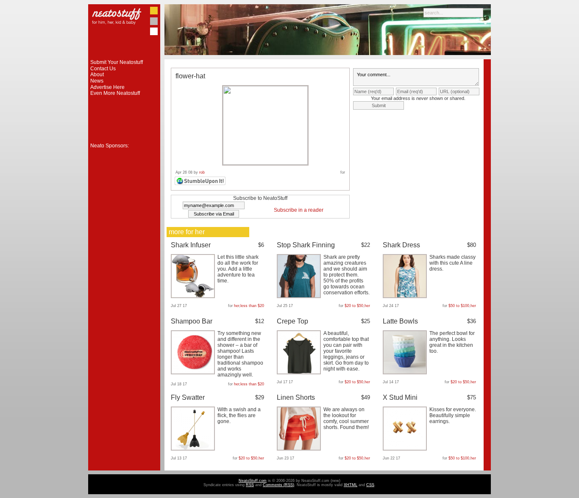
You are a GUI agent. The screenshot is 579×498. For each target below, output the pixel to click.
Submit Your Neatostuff (116, 62)
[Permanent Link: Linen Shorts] (300, 449)
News (96, 81)
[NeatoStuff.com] (124, 58)
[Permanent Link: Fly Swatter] (194, 449)
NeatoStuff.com (253, 481)
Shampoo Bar (191, 321)
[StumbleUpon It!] (201, 184)
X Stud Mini (400, 397)
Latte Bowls (400, 321)
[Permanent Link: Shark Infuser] (194, 296)
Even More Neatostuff (115, 93)
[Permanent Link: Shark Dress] (406, 296)
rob (202, 172)
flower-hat (190, 76)
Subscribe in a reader (298, 210)
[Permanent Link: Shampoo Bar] (194, 373)
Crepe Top (292, 321)
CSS (370, 485)
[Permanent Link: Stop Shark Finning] (300, 296)
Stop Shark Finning (306, 245)
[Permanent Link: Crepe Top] (300, 373)
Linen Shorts (296, 397)
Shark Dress (401, 245)
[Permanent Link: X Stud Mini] (406, 449)
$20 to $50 (354, 306)
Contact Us (103, 69)
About (97, 74)
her (236, 306)
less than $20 (252, 306)
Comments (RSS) (278, 485)
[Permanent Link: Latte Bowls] (406, 373)
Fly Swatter (188, 397)
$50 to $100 (458, 306)
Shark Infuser (191, 245)
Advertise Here (107, 87)
